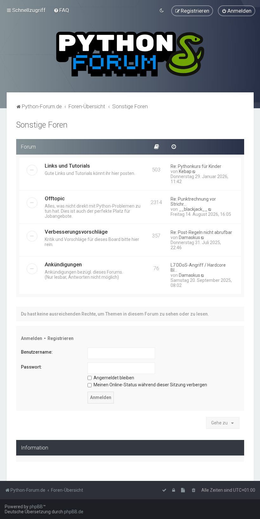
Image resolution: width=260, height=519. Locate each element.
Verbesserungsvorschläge (76, 232)
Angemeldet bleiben (113, 377)
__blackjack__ (193, 209)
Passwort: (31, 366)
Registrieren (61, 338)
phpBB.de (73, 511)
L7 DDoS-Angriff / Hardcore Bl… (198, 268)
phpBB (36, 506)
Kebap (185, 171)
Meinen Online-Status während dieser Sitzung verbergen (150, 384)
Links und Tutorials (67, 166)
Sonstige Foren (42, 125)
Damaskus (189, 237)
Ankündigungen (63, 264)
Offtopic (55, 198)
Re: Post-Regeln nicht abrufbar (201, 232)
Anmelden (31, 338)
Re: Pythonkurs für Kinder (196, 166)
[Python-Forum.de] (130, 54)
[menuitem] (61, 10)
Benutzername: (37, 352)
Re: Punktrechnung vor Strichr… (193, 201)
